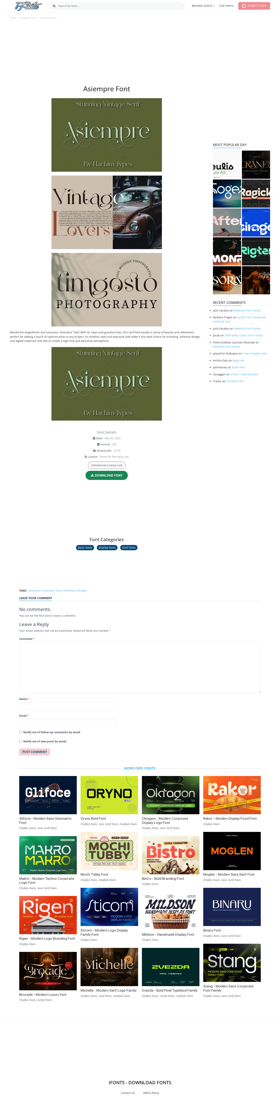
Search (54, 5)
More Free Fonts (139, 768)
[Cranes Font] (256, 165)
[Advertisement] (107, 54)
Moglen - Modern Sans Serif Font (229, 874)
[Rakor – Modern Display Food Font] (232, 795)
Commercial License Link (106, 465)
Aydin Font (238, 367)
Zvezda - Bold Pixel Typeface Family (170, 990)
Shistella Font (234, 381)
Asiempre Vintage (75, 590)
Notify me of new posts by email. (45, 741)
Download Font (108, 475)
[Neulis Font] (227, 165)
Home (13, 17)
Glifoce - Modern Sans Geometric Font (45, 821)
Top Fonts (226, 6)
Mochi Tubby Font (94, 874)
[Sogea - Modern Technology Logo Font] (227, 194)
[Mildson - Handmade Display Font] (170, 911)
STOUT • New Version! (244, 374)
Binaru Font (212, 930)
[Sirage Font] (256, 222)
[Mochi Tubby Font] (109, 851)
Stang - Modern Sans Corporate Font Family (228, 988)
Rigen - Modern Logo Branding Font (47, 938)
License (92, 456)
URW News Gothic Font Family (244, 335)
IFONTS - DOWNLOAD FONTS (140, 1082)
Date (99, 438)
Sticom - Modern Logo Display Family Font (104, 932)
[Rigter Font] (256, 251)
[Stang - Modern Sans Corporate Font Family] (232, 963)
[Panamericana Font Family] (256, 280)
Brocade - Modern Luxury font (42, 995)
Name (24, 699)
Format (105, 444)
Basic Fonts (85, 547)
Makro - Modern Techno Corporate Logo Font (46, 881)
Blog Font (239, 360)
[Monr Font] (227, 251)
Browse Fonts (202, 6)
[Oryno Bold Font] (109, 795)
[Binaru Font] (232, 907)
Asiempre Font (52, 590)
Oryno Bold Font (93, 818)
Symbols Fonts (128, 824)
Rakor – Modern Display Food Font (230, 818)
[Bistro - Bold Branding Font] (170, 855)
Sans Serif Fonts (47, 828)
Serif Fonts (129, 547)
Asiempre (34, 590)
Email (24, 715)
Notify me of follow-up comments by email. (52, 732)
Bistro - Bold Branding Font (163, 879)
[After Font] (227, 222)
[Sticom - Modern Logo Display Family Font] (109, 907)
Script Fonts (44, 1000)
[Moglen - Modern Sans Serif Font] (232, 851)
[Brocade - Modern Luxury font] (48, 971)
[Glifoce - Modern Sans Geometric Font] (48, 795)
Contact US (128, 1093)
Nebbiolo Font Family (247, 310)
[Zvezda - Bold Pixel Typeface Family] (170, 967)
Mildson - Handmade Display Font (168, 934)
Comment (27, 639)
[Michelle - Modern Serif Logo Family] (109, 967)
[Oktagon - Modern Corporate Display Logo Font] (170, 795)
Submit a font (256, 5)
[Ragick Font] (256, 194)
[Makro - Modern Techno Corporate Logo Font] (48, 855)
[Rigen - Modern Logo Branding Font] (48, 915)
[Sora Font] (227, 280)
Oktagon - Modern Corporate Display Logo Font (165, 821)
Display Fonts (28, 17)
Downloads (104, 450)
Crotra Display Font (254, 353)
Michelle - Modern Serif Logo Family (109, 990)
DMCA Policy (151, 1093)
